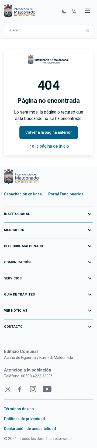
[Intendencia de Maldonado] (19, 11)
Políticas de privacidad (24, 419)
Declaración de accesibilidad (30, 429)
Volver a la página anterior (48, 132)
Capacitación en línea (23, 194)
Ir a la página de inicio (48, 146)
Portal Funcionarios (66, 194)
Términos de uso (19, 409)
